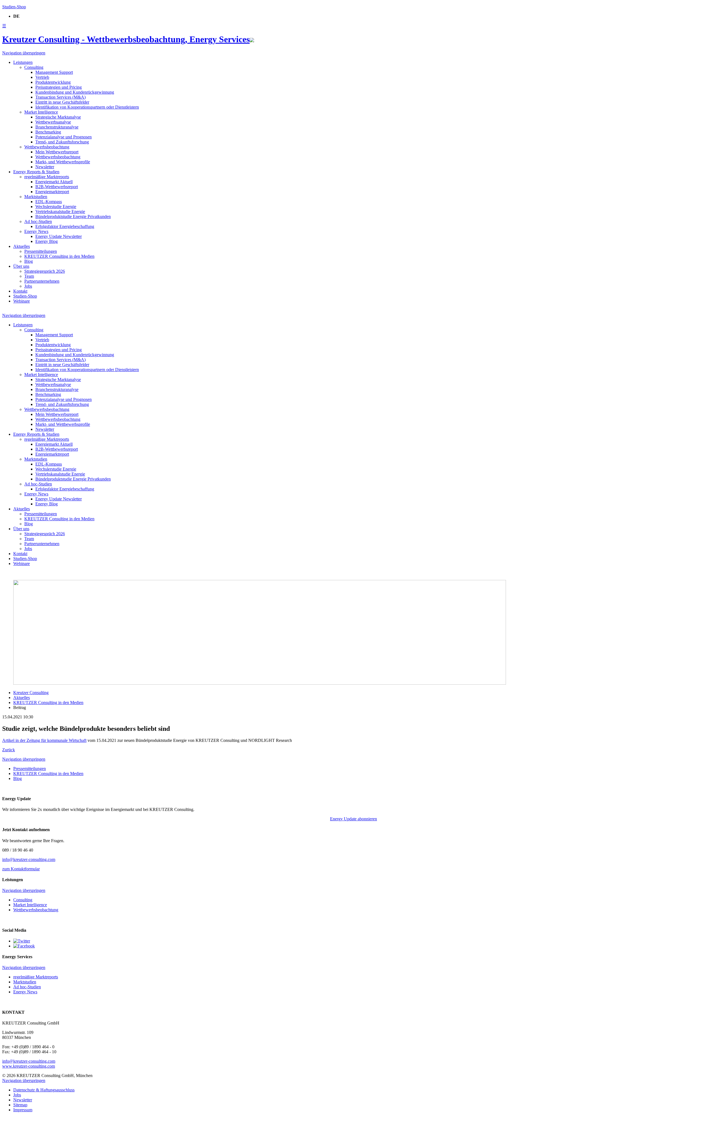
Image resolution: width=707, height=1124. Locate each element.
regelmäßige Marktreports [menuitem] (46, 176)
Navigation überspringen (23, 53)
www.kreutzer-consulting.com (28, 1066)
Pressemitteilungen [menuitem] (40, 251)
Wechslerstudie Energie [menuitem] (55, 206)
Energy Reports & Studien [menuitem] (36, 171)
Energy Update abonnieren (353, 818)
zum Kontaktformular (21, 868)
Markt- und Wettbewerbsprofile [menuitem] (62, 161)
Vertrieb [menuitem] (42, 77)
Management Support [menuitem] (54, 72)
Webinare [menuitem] (21, 301)
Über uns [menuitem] (21, 266)
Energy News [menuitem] (36, 231)
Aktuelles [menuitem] (21, 246)
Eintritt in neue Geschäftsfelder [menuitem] (62, 102)
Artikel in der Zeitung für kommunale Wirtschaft (44, 740)
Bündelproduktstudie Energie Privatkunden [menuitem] (73, 216)
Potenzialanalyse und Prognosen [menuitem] (63, 137)
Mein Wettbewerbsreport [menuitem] (56, 151)
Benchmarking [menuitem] (48, 132)
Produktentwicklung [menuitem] (53, 82)
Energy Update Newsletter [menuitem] (58, 236)
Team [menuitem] (29, 276)
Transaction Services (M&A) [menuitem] (60, 97)
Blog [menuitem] (28, 261)
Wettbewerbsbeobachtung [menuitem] (57, 156)
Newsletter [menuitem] (44, 166)
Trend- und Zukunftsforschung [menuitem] (62, 142)
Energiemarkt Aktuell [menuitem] (54, 181)
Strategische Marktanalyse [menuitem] (58, 117)
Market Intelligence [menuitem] (41, 112)
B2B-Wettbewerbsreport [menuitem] (56, 186)
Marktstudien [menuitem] (35, 196)
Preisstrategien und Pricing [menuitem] (58, 87)
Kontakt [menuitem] (20, 291)
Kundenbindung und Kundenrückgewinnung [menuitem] (74, 92)
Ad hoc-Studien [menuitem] (38, 221)
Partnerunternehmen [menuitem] (41, 281)
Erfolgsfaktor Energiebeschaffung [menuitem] (64, 226)
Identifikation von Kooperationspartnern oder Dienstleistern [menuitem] (87, 107)
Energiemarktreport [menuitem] (52, 191)
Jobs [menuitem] (28, 286)
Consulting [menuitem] (33, 67)
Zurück (8, 749)
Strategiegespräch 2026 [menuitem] (44, 271)
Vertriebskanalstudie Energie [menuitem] (60, 211)
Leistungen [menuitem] (23, 62)
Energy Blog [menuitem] (46, 241)
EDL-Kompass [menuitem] (48, 201)
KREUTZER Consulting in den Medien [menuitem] (59, 256)
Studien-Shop (14, 6)
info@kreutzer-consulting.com (28, 859)
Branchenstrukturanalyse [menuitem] (56, 127)
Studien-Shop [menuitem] (25, 296)
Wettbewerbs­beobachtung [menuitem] (46, 147)
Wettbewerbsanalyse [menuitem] (53, 122)
